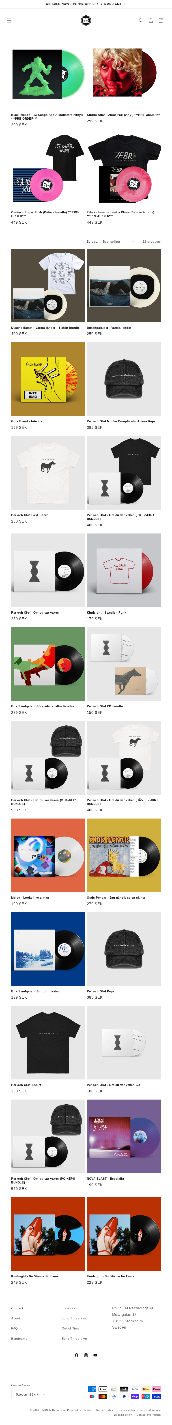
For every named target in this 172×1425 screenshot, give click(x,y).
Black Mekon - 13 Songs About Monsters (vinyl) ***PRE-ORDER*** (47, 116)
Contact (17, 1308)
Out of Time (71, 1328)
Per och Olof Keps (100, 991)
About (15, 1318)
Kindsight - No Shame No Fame (35, 1276)
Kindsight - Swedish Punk (106, 612)
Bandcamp (19, 1338)
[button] (9, 20)
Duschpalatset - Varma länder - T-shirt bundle (45, 327)
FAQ (14, 1328)
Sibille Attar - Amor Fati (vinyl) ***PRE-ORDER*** (123, 115)
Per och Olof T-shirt (26, 1085)
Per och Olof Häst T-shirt (30, 515)
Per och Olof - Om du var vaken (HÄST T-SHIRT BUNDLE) (122, 802)
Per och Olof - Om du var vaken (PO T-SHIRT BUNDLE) (120, 517)
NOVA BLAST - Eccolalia (105, 1178)
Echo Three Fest (74, 1318)
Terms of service (150, 1410)
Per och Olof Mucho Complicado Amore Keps (121, 421)
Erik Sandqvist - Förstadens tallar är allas (42, 706)
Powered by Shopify (79, 1410)
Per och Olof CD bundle (105, 706)
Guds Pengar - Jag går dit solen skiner (116, 897)
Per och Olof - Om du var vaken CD (113, 1085)
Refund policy (104, 1410)
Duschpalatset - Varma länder (109, 327)
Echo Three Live (74, 1338)
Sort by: (92, 241)
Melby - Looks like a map (30, 897)
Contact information (149, 1414)
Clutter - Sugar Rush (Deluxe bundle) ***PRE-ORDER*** (45, 214)
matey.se (68, 1308)
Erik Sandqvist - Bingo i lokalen (35, 991)
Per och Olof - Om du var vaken (35, 612)
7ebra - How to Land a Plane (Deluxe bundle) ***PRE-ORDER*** (120, 214)
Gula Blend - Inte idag (27, 421)
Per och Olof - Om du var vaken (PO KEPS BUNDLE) (43, 1180)
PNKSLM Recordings (54, 1410)
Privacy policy (126, 1410)
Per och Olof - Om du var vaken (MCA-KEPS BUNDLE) (44, 802)
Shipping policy (123, 1414)
